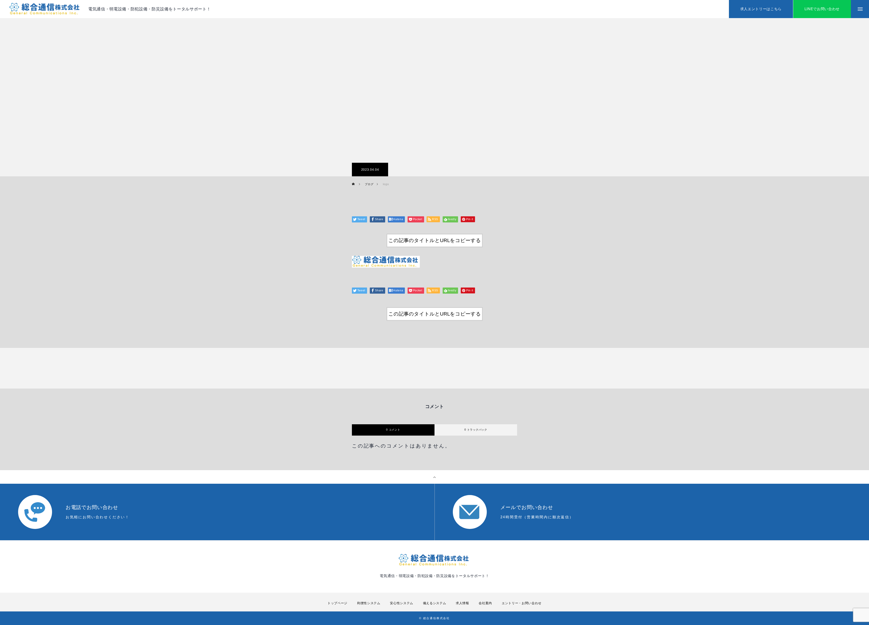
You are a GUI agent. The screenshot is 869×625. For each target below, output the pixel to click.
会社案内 (485, 603)
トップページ (337, 603)
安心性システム (401, 603)
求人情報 (462, 603)
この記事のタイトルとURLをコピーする (434, 240)
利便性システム (368, 603)
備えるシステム (434, 603)
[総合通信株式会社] (45, 9)
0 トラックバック (475, 429)
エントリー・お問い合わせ (522, 603)
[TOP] (434, 477)
